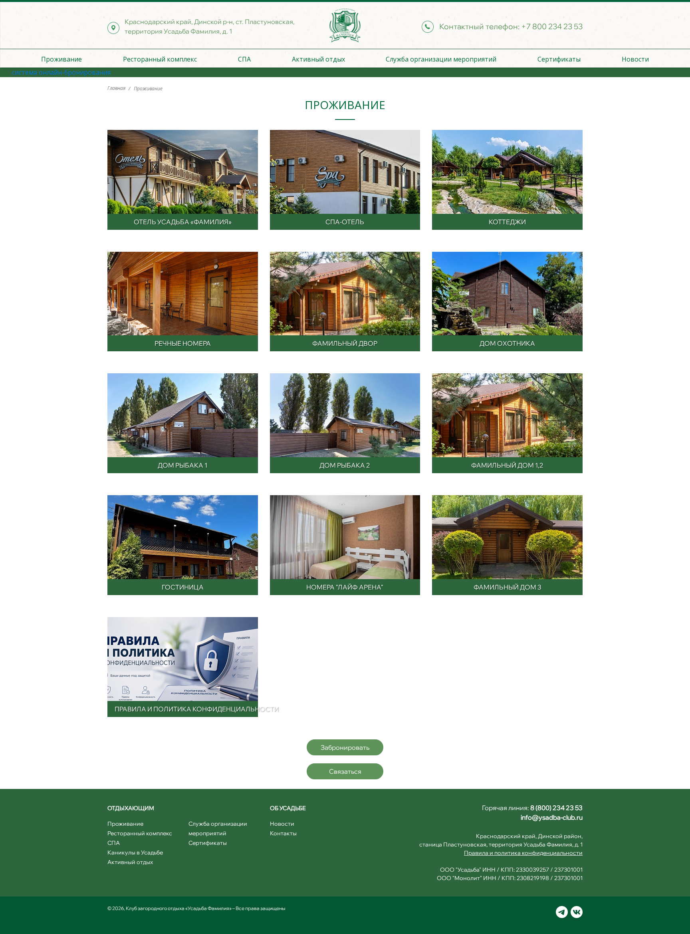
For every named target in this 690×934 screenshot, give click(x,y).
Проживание (61, 59)
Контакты (283, 833)
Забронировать (345, 747)
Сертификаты (559, 59)
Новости (635, 59)
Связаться (345, 771)
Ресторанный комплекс (160, 59)
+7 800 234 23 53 (552, 26)
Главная (117, 88)
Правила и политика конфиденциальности (523, 852)
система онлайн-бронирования (61, 72)
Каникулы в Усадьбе (135, 852)
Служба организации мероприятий (441, 59)
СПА (244, 59)
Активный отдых (318, 59)
